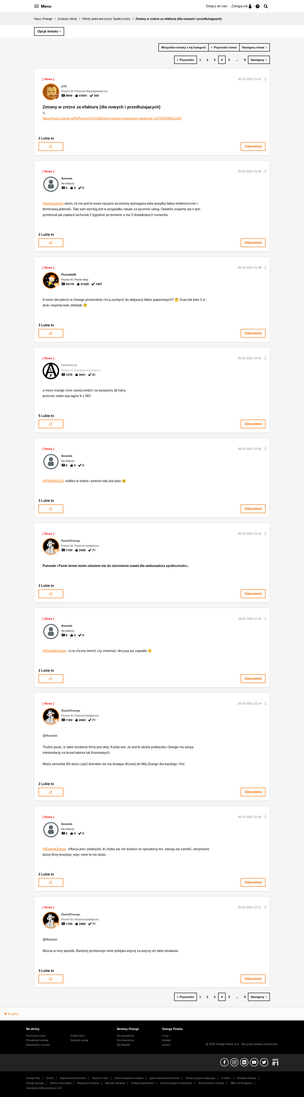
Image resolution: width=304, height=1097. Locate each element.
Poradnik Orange (246, 1078)
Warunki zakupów (115, 1083)
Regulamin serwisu (88, 1083)
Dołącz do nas (216, 6)
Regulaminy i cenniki (38, 1044)
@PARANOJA (53, 481)
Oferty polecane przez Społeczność (106, 18)
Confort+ (226, 1078)
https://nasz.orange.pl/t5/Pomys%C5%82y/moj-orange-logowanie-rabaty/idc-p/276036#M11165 (112, 118)
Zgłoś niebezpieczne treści (165, 1078)
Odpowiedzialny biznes (73, 1078)
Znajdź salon (77, 1035)
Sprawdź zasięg (79, 1040)
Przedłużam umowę (37, 1040)
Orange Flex (33, 1078)
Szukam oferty (67, 18)
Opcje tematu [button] (47, 31)
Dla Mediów (123, 1044)
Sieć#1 (50, 1078)
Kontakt (166, 1040)
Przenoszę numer (36, 1035)
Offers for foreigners (241, 1083)
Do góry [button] (13, 1013)
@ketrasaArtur (53, 203)
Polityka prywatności (142, 1083)
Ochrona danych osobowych (176, 1083)
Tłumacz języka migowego (200, 1078)
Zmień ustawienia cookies (129, 1078)
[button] (265, 79)
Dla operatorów (125, 1035)
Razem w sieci (100, 1078)
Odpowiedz (253, 146)
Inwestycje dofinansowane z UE (44, 1088)
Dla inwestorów (125, 1040)
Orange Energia (35, 1083)
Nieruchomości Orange (211, 1083)
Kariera (166, 1044)
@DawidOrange (54, 651)
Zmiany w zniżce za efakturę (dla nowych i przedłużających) (101, 107)
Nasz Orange (43, 18)
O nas (165, 1035)
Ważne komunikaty (60, 1083)
